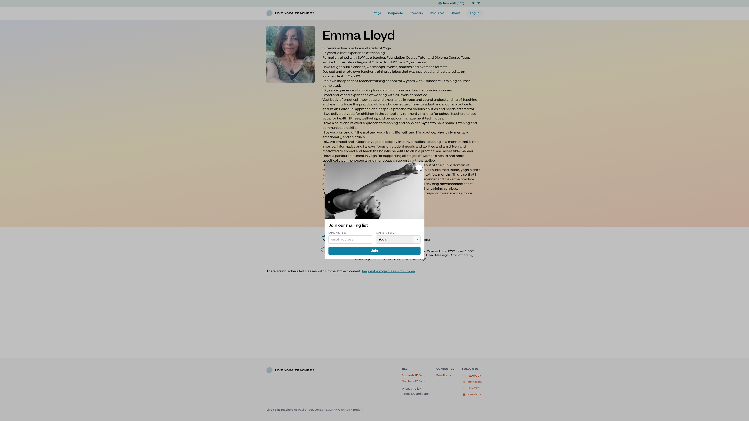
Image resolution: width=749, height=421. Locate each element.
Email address (337, 233)
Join (374, 251)
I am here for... (385, 233)
